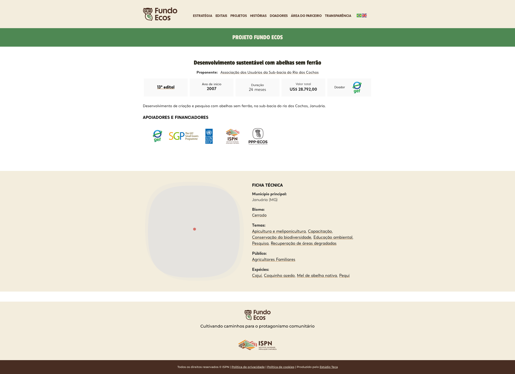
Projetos (238, 16)
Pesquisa (260, 244)
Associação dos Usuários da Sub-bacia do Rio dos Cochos (269, 72)
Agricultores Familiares (273, 260)
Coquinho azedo (279, 276)
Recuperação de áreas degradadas (304, 244)
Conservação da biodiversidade (281, 238)
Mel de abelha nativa (317, 276)
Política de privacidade (248, 367)
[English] (364, 15)
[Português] (359, 15)
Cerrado (259, 216)
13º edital (165, 87)
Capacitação (320, 232)
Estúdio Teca (329, 367)
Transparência (338, 16)
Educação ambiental (332, 238)
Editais (221, 16)
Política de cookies (280, 367)
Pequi (344, 276)
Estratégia (202, 16)
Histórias (258, 16)
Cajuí (257, 276)
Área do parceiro (306, 16)
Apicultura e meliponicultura (279, 232)
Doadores (279, 16)
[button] (194, 229)
